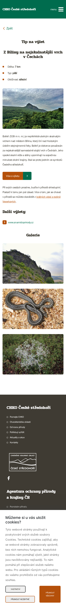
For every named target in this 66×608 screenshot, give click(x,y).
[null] (8, 28)
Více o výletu (12, 175)
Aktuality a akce (17, 437)
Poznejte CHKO (17, 416)
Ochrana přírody (17, 427)
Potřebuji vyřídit (17, 432)
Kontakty (14, 442)
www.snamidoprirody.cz (21, 222)
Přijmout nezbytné (20, 599)
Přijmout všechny (50, 594)
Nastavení (15, 589)
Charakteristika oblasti (20, 422)
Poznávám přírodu (18, 506)
